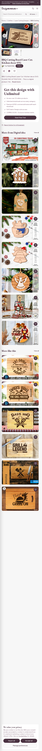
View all (36, 132)
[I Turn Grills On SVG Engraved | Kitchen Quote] (20, 499)
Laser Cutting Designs (21, 20)
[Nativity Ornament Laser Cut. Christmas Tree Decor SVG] (20, 280)
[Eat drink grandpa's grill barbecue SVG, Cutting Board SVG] (20, 367)
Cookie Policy (23, 736)
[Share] (4, 71)
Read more (16, 82)
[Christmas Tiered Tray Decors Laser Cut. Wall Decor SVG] (20, 307)
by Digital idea (9, 66)
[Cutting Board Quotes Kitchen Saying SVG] (20, 420)
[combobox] (13, 14)
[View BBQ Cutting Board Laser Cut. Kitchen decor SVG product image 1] (6, 52)
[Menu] (37, 8)
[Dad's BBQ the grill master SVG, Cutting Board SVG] (20, 394)
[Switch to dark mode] (33, 8)
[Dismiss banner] (38, 2)
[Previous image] (4, 36)
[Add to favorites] (14, 71)
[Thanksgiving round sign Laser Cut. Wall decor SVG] (20, 333)
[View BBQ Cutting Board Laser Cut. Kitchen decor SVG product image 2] (17, 52)
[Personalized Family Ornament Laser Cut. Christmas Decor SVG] (20, 175)
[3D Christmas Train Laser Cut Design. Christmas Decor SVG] (20, 149)
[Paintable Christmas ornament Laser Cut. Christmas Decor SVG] (20, 228)
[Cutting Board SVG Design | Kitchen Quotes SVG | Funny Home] (20, 472)
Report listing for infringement (14, 125)
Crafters (10, 20)
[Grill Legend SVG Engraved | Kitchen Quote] (20, 446)
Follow (19, 66)
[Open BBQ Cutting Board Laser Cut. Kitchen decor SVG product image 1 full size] (20, 35)
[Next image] (36, 36)
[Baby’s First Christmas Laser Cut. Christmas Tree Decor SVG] (20, 201)
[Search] (26, 14)
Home (4, 20)
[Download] (31, 140)
